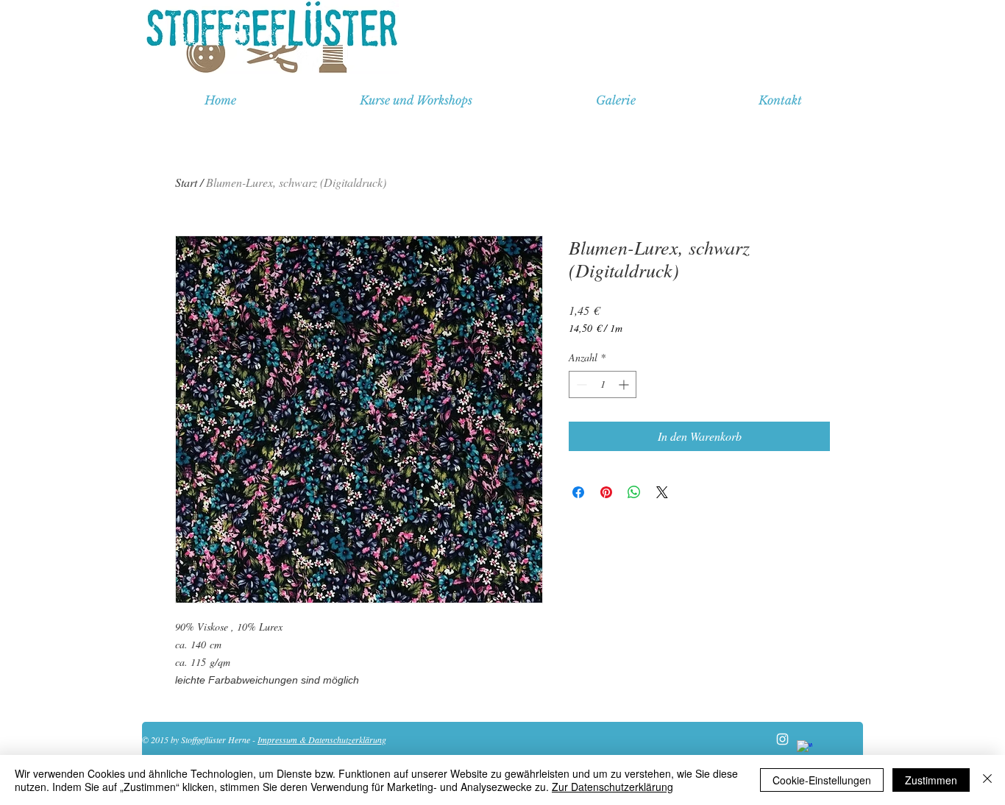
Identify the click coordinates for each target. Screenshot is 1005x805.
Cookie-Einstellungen (822, 780)
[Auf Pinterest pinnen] (606, 492)
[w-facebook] (804, 748)
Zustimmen (931, 780)
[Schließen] (987, 780)
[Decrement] (580, 384)
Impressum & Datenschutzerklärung (322, 739)
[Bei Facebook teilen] (578, 492)
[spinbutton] (602, 384)
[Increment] (625, 384)
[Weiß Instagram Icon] (782, 739)
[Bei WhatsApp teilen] (634, 492)
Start (186, 182)
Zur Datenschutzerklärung (612, 786)
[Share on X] (662, 492)
